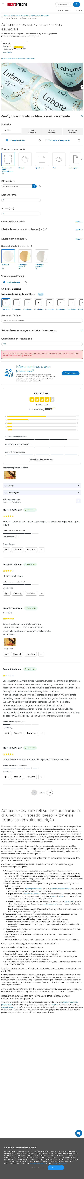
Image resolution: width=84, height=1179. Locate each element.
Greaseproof (68, 901)
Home (6, 16)
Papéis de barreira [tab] (72, 131)
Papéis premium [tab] (52, 131)
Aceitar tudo (56, 1168)
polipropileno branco (33, 889)
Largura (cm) (8, 194)
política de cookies (60, 1163)
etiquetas (55, 1004)
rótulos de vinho (57, 896)
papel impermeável (49, 904)
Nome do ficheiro (11, 315)
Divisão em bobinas (12, 238)
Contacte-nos (70, 373)
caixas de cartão (7, 1007)
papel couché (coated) (32, 894)
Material (6, 124)
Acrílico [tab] (8, 131)
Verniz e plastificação (13, 276)
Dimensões (7, 181)
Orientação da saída (13, 221)
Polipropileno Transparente (59, 140)
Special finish (9, 246)
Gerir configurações (38, 1168)
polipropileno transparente (60, 889)
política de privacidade (38, 1163)
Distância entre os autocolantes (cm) (22, 229)
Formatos (7, 149)
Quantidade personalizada (16, 338)
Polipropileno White (17, 140)
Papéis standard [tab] (32, 131)
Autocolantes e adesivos (19, 16)
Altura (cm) (7, 208)
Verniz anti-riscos (13, 282)
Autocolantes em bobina (40, 16)
